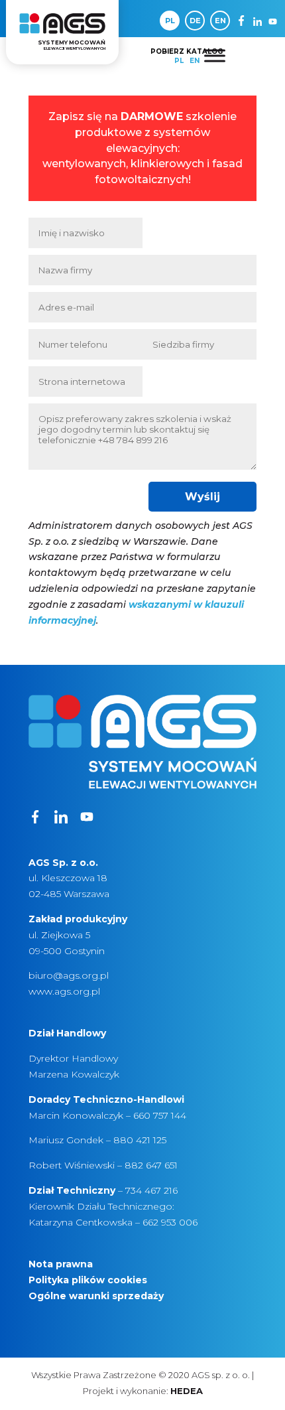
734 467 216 (151, 1190)
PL (170, 20)
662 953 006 (170, 1222)
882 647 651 (151, 1165)
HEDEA (186, 1390)
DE (195, 20)
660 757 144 (159, 1115)
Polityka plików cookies (87, 1280)
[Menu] (214, 55)
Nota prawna (60, 1264)
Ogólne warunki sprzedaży (96, 1296)
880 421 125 (139, 1140)
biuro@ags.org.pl (68, 975)
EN (220, 20)
